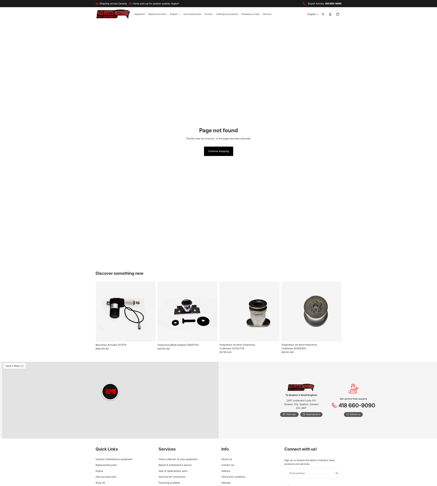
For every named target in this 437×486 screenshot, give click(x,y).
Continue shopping (218, 151)
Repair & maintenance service (175, 464)
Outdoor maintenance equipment (114, 459)
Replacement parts (106, 464)
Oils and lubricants (106, 476)
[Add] (150, 336)
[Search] (323, 14)
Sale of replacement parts (173, 470)
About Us (226, 459)
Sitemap (226, 482)
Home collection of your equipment (178, 459)
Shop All (100, 482)
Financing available (169, 482)
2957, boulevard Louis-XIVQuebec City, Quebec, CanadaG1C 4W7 (301, 404)
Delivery (225, 470)
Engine (99, 470)
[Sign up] (336, 473)
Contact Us (227, 464)
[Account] (330, 14)
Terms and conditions (233, 476)
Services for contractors (172, 476)
